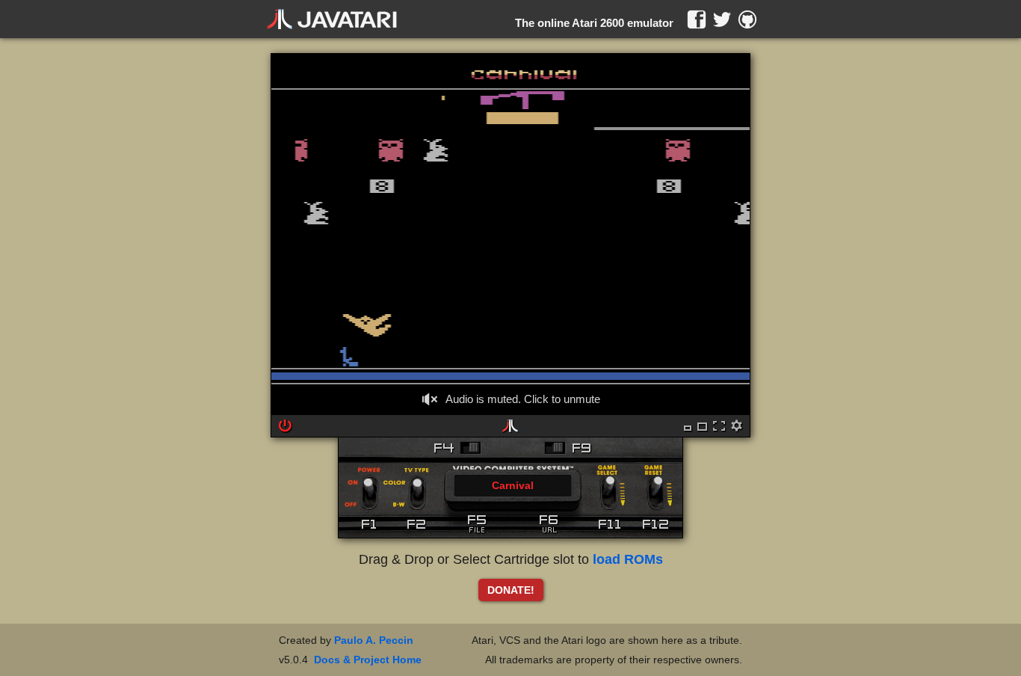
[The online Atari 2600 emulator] (332, 19)
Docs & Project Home (368, 660)
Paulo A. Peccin (373, 640)
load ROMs (628, 559)
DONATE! (510, 590)
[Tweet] (722, 19)
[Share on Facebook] (696, 19)
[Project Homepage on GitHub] (747, 19)
